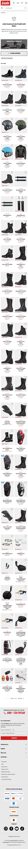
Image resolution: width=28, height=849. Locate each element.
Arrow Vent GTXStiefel (7, 264)
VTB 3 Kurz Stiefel (21, 110)
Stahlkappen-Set (20, 553)
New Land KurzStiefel (7, 190)
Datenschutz (4, 766)
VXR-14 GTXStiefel (20, 239)
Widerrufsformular (5, 771)
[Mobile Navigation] (2, 8)
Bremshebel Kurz (7, 632)
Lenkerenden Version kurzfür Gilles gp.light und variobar (7, 688)
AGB (2, 764)
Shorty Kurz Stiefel (21, 84)
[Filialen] (14, 3)
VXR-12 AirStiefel (7, 239)
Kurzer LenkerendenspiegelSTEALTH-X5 (20, 579)
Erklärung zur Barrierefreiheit (8, 774)
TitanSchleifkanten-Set (7, 553)
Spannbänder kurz (7, 215)
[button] (25, 8)
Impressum (4, 761)
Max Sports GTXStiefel (21, 291)
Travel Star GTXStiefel (7, 316)
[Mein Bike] (18, 3)
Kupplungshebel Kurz (20, 604)
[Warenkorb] (26, 3)
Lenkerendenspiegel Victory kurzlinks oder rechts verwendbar (21, 634)
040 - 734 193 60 (16, 713)
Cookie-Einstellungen (6, 779)
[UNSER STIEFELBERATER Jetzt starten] (14, 44)
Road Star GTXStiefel (21, 395)
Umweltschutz (4, 776)
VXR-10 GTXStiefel (7, 341)
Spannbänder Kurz (21, 215)
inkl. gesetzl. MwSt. (13, 840)
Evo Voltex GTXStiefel (7, 291)
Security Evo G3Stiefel (21, 316)
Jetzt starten (13, 46)
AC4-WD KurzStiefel (7, 84)
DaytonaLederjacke (20, 163)
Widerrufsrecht (4, 769)
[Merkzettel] (22, 3)
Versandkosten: (6, 842)
